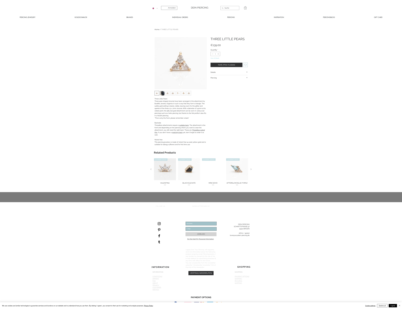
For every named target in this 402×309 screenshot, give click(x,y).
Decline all (382, 306)
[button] (240, 124)
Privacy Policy (148, 306)
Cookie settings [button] (370, 306)
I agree (392, 306)
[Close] (399, 305)
